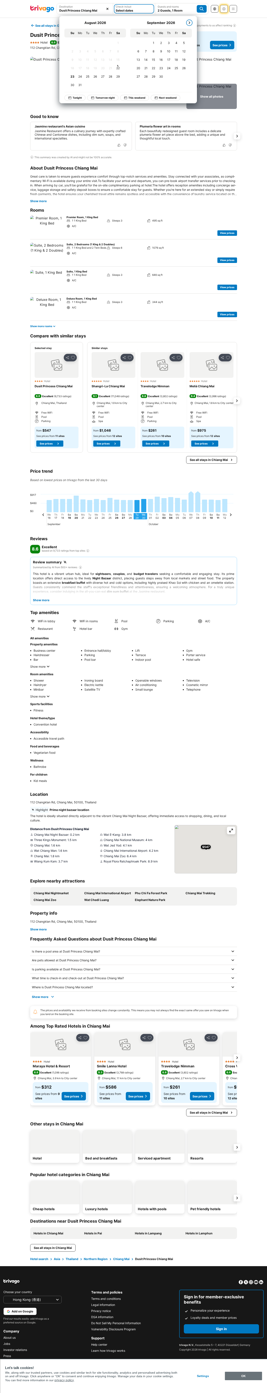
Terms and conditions (106, 1298)
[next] (189, 22)
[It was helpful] (119, 145)
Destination (66, 6)
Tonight (77, 97)
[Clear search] (107, 9)
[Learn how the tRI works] (87, 550)
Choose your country (17, 1292)
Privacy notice (101, 1311)
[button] (85, 8)
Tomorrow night (105, 97)
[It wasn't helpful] (124, 145)
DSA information (102, 1317)
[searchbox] (85, 10)
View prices (227, 233)
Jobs (6, 1343)
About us (9, 1337)
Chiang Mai (121, 1259)
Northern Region (96, 1259)
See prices (220, 45)
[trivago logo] (42, 8)
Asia (57, 1259)
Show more (38, 201)
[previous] (43, 515)
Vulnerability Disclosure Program (113, 1329)
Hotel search (39, 1259)
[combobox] (85, 8)
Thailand (72, 1259)
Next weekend (168, 97)
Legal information (103, 1305)
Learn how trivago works (108, 1350)
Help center (99, 1344)
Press (7, 1356)
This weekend (136, 97)
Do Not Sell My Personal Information (116, 1323)
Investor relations (15, 1350)
